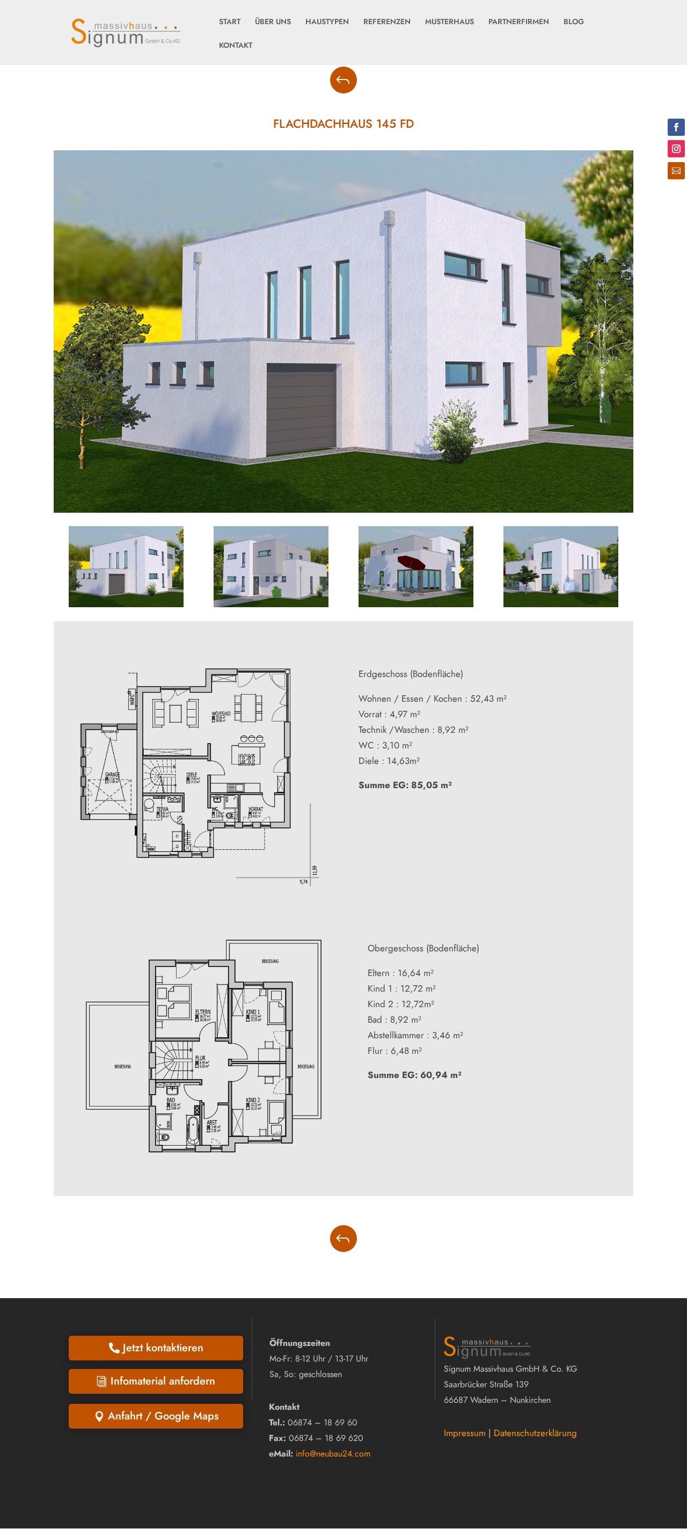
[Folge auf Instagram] (676, 148)
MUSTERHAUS (449, 21)
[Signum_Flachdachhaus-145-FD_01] (126, 604)
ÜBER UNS (273, 21)
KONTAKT (235, 45)
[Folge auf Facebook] (676, 127)
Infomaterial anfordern (163, 1381)
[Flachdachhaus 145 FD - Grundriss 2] (204, 1175)
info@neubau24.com (333, 1453)
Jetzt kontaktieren (163, 1348)
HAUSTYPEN (327, 21)
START (229, 21)
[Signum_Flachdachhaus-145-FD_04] (560, 604)
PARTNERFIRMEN (518, 21)
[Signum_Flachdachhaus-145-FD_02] (271, 604)
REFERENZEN (387, 21)
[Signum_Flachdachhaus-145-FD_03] (416, 604)
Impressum (465, 1432)
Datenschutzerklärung (535, 1432)
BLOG (574, 21)
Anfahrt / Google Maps (163, 1416)
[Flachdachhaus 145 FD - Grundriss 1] (199, 892)
